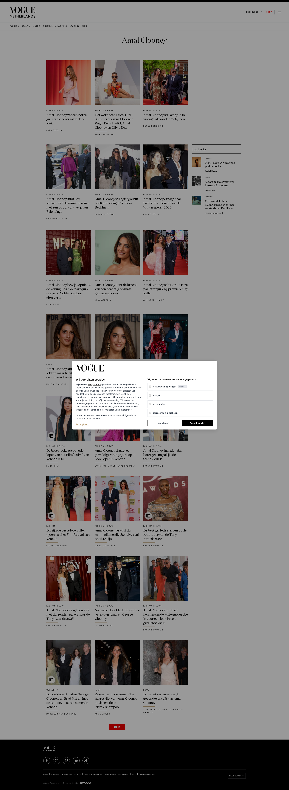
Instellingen (163, 423)
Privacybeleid (82, 424)
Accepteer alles (197, 423)
